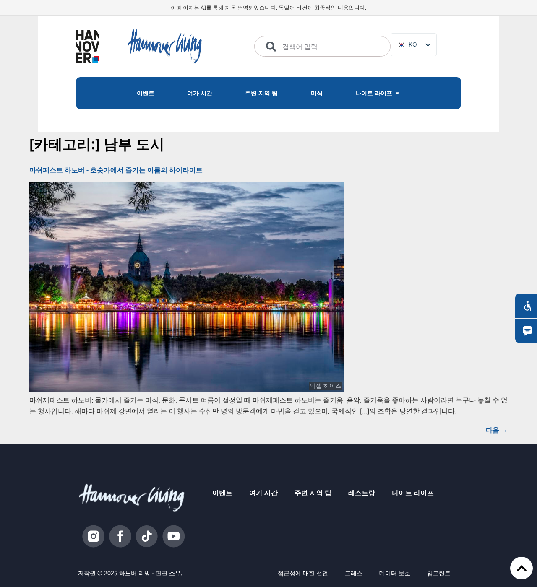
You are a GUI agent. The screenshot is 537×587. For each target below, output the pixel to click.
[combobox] (322, 46)
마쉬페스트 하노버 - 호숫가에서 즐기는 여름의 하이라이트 (116, 169)
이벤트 (222, 492)
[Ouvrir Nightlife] (397, 93)
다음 (497, 429)
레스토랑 (361, 492)
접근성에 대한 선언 (303, 573)
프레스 (353, 573)
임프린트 (439, 573)
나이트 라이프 (413, 492)
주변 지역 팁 (313, 492)
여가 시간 (263, 492)
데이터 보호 (394, 573)
